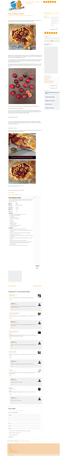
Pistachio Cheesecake (11, 192)
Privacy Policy (38, 1)
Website (10, 428)
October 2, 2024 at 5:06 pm (12, 370)
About (29, 1)
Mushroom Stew (46, 79)
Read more (52, 25)
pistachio (30, 15)
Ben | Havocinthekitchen (13, 331)
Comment (10, 415)
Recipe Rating (10, 412)
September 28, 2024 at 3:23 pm (13, 314)
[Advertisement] (15, 276)
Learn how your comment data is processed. (24, 440)
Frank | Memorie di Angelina (13, 313)
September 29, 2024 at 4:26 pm (13, 332)
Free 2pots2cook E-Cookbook (13, 451)
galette (28, 15)
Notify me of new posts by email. (13, 434)
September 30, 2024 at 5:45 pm (13, 352)
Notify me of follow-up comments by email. (15, 432)
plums (32, 15)
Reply (10, 299)
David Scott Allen (12, 351)
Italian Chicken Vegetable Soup (48, 82)
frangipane (25, 15)
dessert (23, 15)
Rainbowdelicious (21, 185)
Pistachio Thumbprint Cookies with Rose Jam (15, 194)
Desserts (19, 15)
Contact (33, 1)
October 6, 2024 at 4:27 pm (14, 380)
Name (10, 423)
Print (37, 268)
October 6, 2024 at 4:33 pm (14, 362)
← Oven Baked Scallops (12, 285)
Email (10, 426)
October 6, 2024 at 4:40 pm (14, 304)
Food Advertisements (52, 29)
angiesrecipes (11, 294)
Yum (8, 17)
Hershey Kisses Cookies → (37, 285)
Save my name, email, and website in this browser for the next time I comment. (19, 430)
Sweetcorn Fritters (46, 78)
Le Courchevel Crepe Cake (48, 76)
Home (26, 1)
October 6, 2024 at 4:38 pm (14, 322)
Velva (10, 369)
